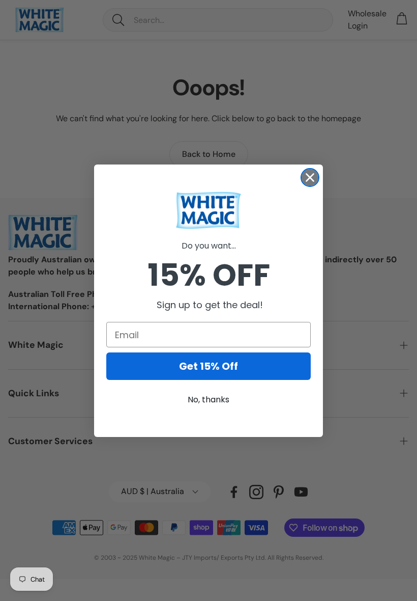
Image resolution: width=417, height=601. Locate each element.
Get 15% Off (208, 366)
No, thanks (208, 399)
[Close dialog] (310, 177)
